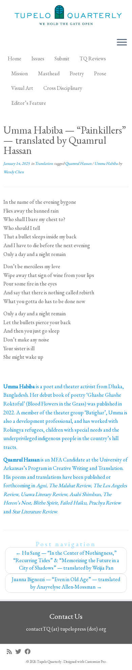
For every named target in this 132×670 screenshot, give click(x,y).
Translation (44, 163)
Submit (61, 58)
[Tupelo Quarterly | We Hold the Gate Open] (66, 16)
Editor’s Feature (28, 102)
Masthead (49, 73)
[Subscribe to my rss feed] (11, 651)
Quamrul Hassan (78, 163)
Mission (19, 73)
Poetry (77, 73)
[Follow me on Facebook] (29, 651)
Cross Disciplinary (62, 88)
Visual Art (22, 88)
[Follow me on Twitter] (20, 651)
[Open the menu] (122, 43)
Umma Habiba (106, 163)
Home (14, 58)
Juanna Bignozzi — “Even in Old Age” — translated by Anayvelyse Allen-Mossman (66, 583)
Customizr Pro (95, 661)
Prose (100, 73)
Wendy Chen (13, 172)
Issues (37, 58)
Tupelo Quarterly (49, 661)
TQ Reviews (93, 58)
